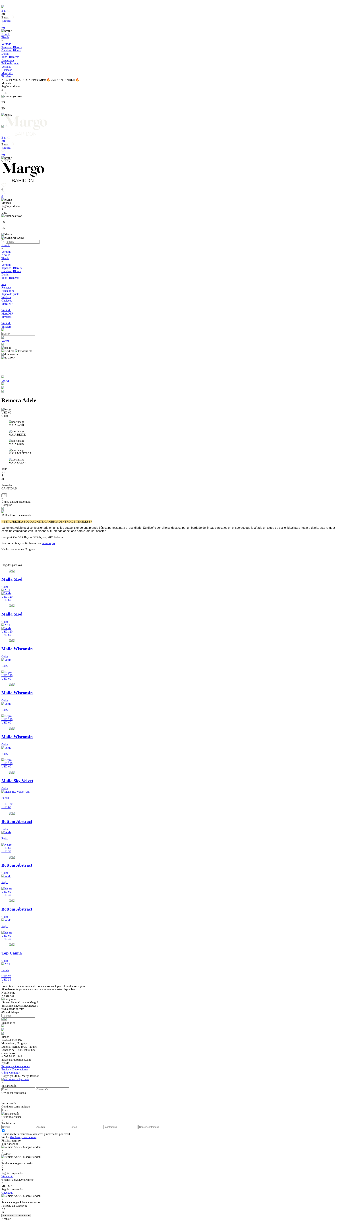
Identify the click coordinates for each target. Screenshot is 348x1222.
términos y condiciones (23, 1137)
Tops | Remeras (10, 56)
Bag (4, 12)
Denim (5, 53)
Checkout (7, 1192)
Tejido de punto (10, 63)
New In (5, 245)
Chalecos (6, 69)
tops (3, 284)
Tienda (5, 258)
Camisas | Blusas (11, 50)
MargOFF (7, 303)
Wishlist (6, 24)
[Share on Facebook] (2, 387)
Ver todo (6, 43)
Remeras (6, 287)
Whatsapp (48, 543)
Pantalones (7, 60)
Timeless (6, 316)
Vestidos (6, 66)
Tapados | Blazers (11, 47)
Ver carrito (7, 1176)
